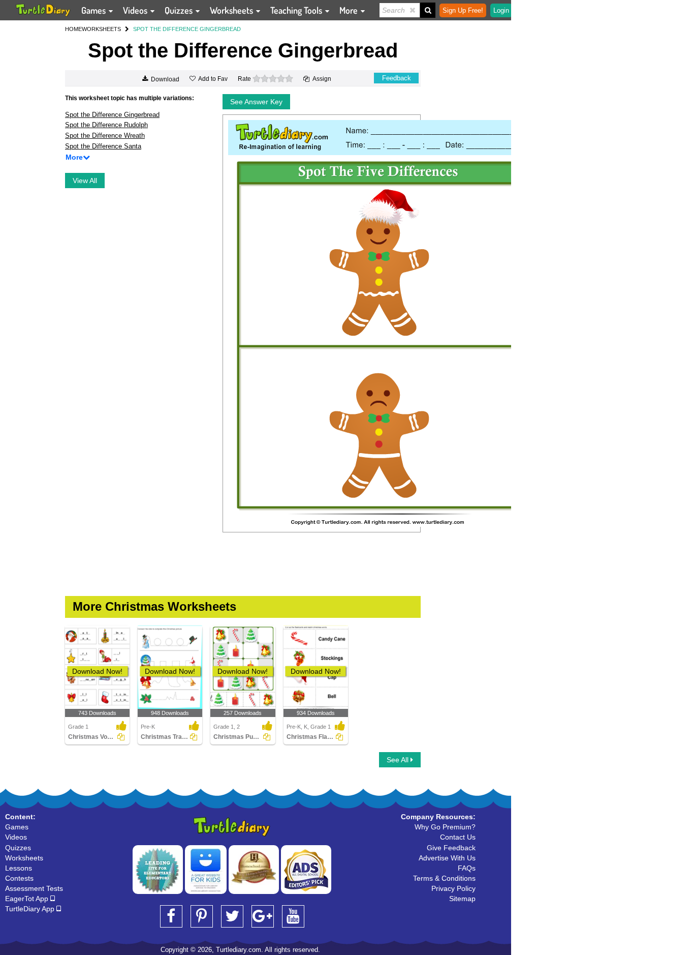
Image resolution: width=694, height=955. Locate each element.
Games (94, 10)
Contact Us (458, 837)
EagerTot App (27, 898)
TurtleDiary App (30, 909)
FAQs (467, 868)
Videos (136, 10)
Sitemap (462, 898)
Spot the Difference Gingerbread (112, 114)
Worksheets (232, 10)
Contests (19, 878)
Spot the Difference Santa (103, 146)
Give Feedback (451, 848)
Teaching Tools (297, 10)
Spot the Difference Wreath (105, 135)
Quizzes (180, 10)
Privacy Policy (453, 888)
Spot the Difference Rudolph (106, 125)
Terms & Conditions (444, 878)
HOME (73, 29)
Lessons (18, 868)
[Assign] (120, 737)
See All (399, 760)
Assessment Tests (34, 888)
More (349, 10)
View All (85, 180)
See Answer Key (256, 102)
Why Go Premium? (445, 827)
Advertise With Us (447, 858)
